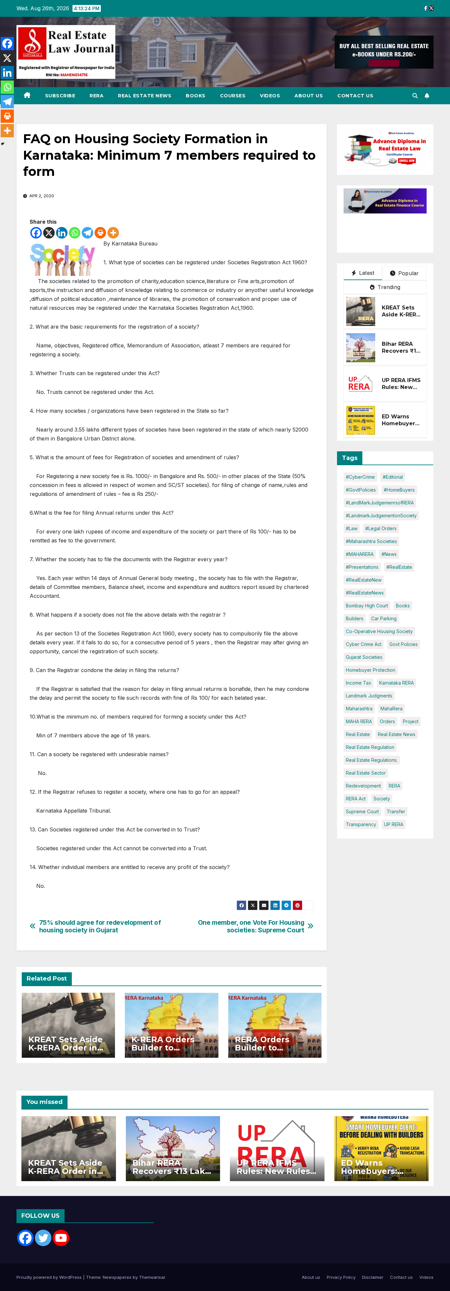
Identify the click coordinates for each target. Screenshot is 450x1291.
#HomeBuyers (399, 490)
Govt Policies (403, 644)
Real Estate (358, 734)
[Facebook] (36, 233)
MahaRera (391, 708)
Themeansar (152, 1277)
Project (410, 721)
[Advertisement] (396, 229)
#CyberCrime (360, 477)
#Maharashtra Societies (371, 541)
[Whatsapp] (74, 233)
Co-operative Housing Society (379, 631)
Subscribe (60, 96)
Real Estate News (144, 96)
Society (382, 798)
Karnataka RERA (396, 683)
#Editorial (393, 477)
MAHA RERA (359, 721)
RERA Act (356, 798)
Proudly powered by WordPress (49, 1277)
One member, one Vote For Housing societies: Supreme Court (251, 926)
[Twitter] (43, 1238)
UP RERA (393, 824)
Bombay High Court (367, 605)
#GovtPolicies (361, 490)
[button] (415, 95)
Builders (354, 618)
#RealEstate (399, 567)
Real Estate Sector (366, 773)
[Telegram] (87, 233)
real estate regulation (370, 747)
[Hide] (2, 143)
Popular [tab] (408, 273)
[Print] (100, 233)
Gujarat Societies (364, 657)
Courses (233, 96)
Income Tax (358, 683)
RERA (96, 96)
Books (196, 96)
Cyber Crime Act (363, 644)
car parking (384, 618)
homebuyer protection (370, 670)
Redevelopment (363, 786)
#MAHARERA (360, 554)
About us (309, 96)
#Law (351, 528)
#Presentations (362, 567)
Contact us (355, 96)
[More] (113, 233)
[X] (49, 233)
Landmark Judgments (369, 695)
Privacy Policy (341, 1277)
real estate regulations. (372, 760)
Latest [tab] (365, 273)
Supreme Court (362, 811)
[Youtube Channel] (61, 1238)
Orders (387, 721)
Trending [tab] (388, 287)
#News (389, 554)
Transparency (361, 824)
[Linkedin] (62, 233)
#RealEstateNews (365, 593)
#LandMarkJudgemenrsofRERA (380, 502)
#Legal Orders (381, 528)
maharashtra (359, 708)
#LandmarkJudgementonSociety (381, 515)
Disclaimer (372, 1277)
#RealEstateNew (363, 580)
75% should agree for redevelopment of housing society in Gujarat (100, 926)
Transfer (396, 811)
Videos (270, 96)
